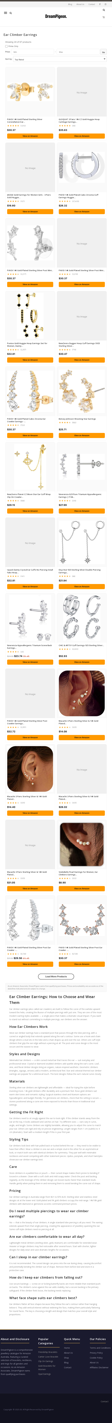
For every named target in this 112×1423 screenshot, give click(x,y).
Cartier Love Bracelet (48, 1356)
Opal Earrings (44, 1374)
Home (67, 1347)
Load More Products (56, 976)
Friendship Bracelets (47, 1352)
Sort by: (8, 59)
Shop (66, 1357)
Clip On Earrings (45, 1361)
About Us (80, 4)
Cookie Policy (96, 1357)
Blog (70, 4)
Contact (92, 4)
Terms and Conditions (100, 1347)
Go (103, 52)
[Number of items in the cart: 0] (103, 17)
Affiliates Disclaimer (99, 1367)
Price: (7, 52)
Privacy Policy (96, 1352)
